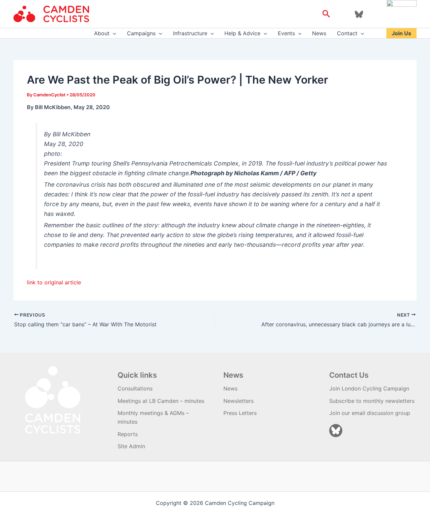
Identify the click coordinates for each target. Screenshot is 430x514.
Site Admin (131, 446)
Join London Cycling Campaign (369, 388)
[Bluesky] (359, 14)
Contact (347, 33)
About (102, 33)
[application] (113, 33)
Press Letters (240, 413)
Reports (128, 434)
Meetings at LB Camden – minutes (161, 401)
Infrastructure (190, 33)
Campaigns (141, 33)
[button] (326, 14)
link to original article (54, 282)
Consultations (135, 388)
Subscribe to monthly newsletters (372, 401)
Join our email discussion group (369, 413)
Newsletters (238, 401)
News (319, 33)
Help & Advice (242, 33)
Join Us (401, 33)
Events (286, 33)
